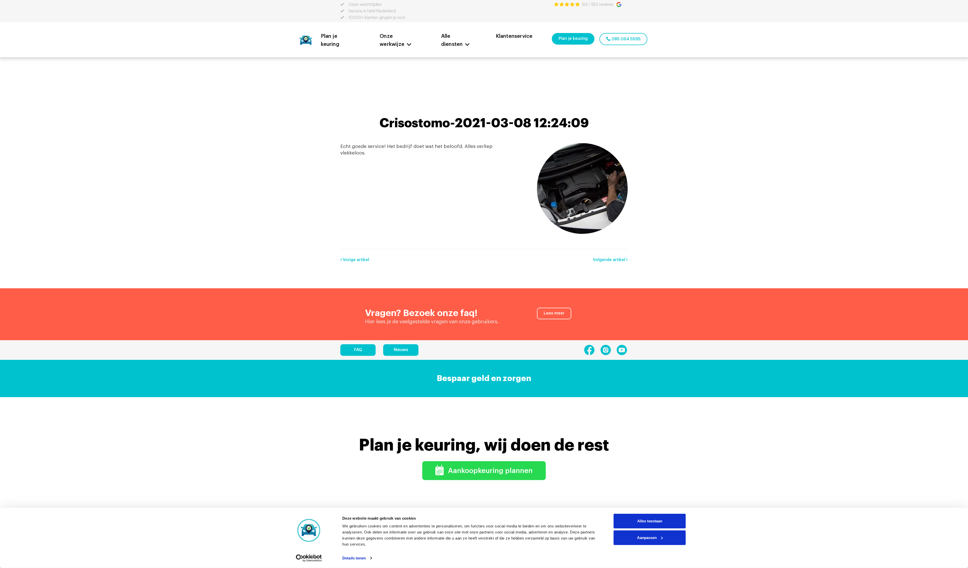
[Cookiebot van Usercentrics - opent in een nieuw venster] (309, 558)
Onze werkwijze (392, 40)
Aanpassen (647, 537)
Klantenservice (514, 36)
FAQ (358, 350)
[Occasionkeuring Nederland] (305, 39)
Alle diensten (452, 40)
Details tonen (354, 558)
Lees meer (554, 313)
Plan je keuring (330, 40)
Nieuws (401, 350)
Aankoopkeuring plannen (489, 470)
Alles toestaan (649, 521)
